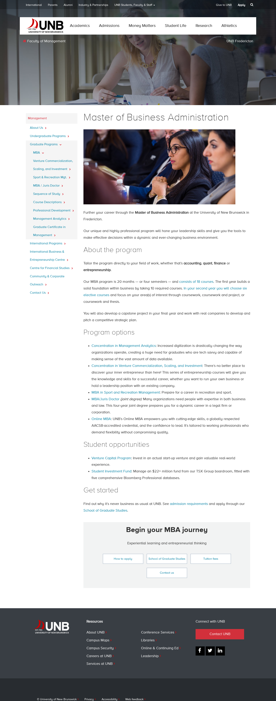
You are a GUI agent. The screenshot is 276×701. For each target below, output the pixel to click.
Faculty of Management (45, 41)
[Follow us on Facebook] (200, 651)
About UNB (95, 632)
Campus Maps (97, 640)
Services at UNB (99, 664)
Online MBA (101, 419)
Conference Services (157, 632)
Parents (53, 5)
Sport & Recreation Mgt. (50, 177)
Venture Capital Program (111, 458)
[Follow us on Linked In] (220, 651)
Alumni (68, 5)
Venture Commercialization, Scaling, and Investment (53, 165)
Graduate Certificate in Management (49, 231)
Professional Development (52, 210)
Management (37, 118)
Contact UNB (220, 634)
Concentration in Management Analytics (124, 346)
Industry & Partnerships (93, 5)
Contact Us (38, 293)
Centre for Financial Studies (50, 268)
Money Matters (142, 26)
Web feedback (134, 699)
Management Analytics (50, 219)
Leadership (150, 656)
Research (204, 26)
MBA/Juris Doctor (105, 399)
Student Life (175, 26)
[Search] (252, 4)
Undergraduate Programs (48, 136)
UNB (133, 5)
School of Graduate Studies (105, 510)
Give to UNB (224, 5)
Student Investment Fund (111, 471)
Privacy (89, 699)
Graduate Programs (44, 144)
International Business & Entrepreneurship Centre (48, 256)
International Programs (46, 243)
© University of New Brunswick (57, 699)
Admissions (109, 26)
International (34, 5)
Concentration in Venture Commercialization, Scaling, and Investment (147, 366)
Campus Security (100, 648)
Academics (80, 26)
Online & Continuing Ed (159, 648)
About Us (37, 128)
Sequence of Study (47, 194)
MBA (37, 152)
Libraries (148, 640)
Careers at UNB (99, 656)
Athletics (229, 26)
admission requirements (189, 504)
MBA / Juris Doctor (46, 185)
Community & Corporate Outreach (47, 280)
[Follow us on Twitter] (210, 651)
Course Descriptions (47, 202)
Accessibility (109, 699)
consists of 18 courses (196, 282)
